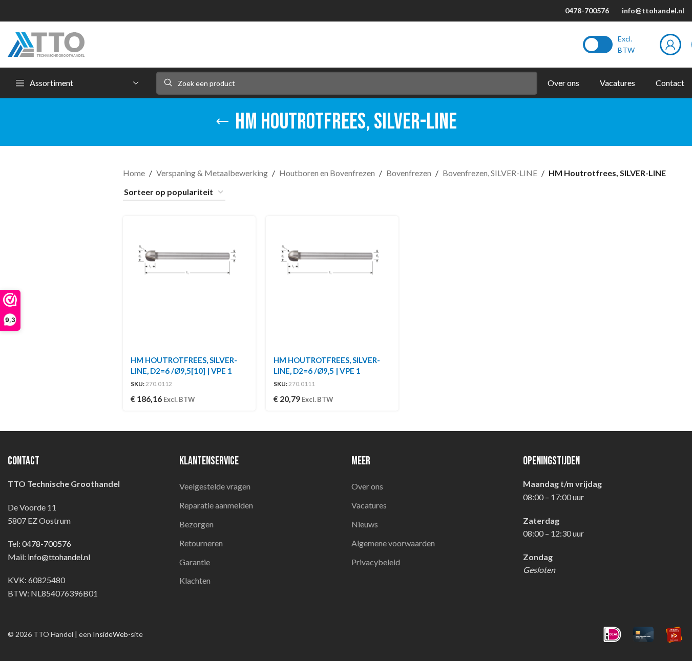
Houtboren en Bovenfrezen (327, 173)
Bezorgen (196, 524)
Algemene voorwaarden (393, 543)
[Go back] (222, 122)
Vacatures (369, 505)
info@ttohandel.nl (653, 10)
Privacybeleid (375, 562)
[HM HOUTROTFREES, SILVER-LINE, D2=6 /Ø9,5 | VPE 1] (332, 282)
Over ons (367, 486)
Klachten (195, 580)
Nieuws (364, 524)
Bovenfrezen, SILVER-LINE (490, 173)
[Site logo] (46, 43)
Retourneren (201, 543)
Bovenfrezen (408, 173)
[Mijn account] (670, 44)
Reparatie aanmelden (216, 505)
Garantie (194, 562)
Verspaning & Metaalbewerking (212, 173)
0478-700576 (587, 10)
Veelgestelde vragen (214, 486)
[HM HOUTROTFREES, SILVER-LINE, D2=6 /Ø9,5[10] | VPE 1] (189, 282)
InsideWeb (110, 634)
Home (134, 173)
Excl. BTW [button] (626, 44)
